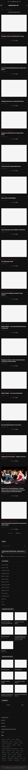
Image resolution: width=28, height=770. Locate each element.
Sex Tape (14, 754)
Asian (13, 739)
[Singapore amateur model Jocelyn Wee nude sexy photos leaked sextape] (14, 346)
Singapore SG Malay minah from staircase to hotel (7, 695)
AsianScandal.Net (11, 767)
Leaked (21, 748)
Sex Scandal (4, 754)
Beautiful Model (5, 741)
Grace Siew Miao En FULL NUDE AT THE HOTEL (13, 229)
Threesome (4, 760)
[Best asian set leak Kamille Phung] (21, 689)
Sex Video (19, 754)
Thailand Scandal (4, 579)
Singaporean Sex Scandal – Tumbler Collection (13, 456)
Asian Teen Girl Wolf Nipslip (8, 198)
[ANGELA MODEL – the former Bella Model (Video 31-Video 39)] (14, 313)
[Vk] (15, 1)
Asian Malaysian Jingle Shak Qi (20, 682)
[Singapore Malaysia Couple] (7, 676)
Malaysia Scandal (5, 581)
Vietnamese (3, 599)
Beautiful (17, 739)
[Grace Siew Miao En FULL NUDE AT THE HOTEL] (14, 216)
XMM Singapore (17, 760)
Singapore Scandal (5, 573)
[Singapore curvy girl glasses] (21, 616)
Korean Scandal (4, 567)
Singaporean (10, 758)
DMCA (2, 732)
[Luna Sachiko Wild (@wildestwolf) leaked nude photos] (14, 54)
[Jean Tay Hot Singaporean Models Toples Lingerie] (14, 280)
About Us (3, 720)
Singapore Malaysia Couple (5, 682)
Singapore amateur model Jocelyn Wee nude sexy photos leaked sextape (13, 360)
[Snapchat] (17, 1)
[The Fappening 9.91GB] (14, 248)
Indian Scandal (4, 593)
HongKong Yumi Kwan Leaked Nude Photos (12, 101)
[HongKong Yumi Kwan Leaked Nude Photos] (14, 88)
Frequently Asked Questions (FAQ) (8, 729)
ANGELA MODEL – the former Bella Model (11, 393)
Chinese (19, 741)
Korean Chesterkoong (6, 746)
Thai (24, 758)
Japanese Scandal (5, 576)
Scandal (16, 752)
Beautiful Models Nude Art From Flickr (11, 425)
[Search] (26, 5)
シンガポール (23, 760)
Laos (2, 601)
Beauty (11, 741)
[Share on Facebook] (12, 40)
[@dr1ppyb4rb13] (21, 664)
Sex (21, 752)
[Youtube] (13, 1)
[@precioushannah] (7, 631)
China (15, 741)
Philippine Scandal (5, 590)
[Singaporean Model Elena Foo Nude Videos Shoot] (14, 120)
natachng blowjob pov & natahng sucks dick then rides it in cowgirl (20, 638)
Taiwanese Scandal (5, 570)
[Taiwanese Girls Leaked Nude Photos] (14, 153)
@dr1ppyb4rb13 (18, 669)
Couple (21, 743)
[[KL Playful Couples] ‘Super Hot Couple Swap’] (7, 616)
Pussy (13, 752)
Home (2, 9)
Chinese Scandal (4, 564)
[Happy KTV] (7, 645)
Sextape (9, 754)
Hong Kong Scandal (5, 584)
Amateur (3, 739)
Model (13, 750)
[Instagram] (10, 1)
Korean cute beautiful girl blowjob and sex (10, 748)
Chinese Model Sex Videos (7, 743)
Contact (3, 723)
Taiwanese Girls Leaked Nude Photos (11, 166)
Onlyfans (3, 752)
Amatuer (8, 739)
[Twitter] (8, 1)
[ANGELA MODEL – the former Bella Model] (14, 380)
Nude (22, 750)
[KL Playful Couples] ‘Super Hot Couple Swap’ (7, 622)
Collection (15, 743)
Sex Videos (4, 756)
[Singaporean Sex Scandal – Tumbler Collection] (14, 443)
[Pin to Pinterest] (15, 40)
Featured (3, 604)
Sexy (8, 756)
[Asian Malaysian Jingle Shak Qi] (21, 676)
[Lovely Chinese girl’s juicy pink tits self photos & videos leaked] (14, 510)
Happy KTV (3, 650)
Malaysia (3, 750)
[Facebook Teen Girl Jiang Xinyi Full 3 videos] (14, 23)
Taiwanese (16, 758)
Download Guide (4, 717)
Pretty (8, 752)
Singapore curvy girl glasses (19, 622)
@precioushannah (5, 636)
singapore (13, 756)
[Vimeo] (19, 1)
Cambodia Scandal (5, 596)
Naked (18, 750)
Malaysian (8, 750)
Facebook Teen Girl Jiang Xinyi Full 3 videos (12, 36)
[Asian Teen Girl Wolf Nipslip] (14, 185)
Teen (21, 758)
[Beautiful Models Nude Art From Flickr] (14, 411)
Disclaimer (3, 726)
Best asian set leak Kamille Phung (21, 695)
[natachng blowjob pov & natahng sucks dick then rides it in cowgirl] (21, 631)
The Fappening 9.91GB (7, 261)
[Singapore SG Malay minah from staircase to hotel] (7, 689)
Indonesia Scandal (5, 587)
